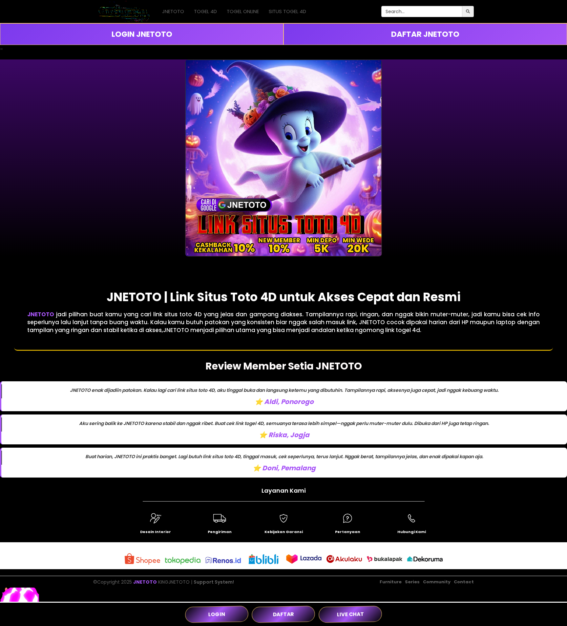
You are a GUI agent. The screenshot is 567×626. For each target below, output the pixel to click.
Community (437, 582)
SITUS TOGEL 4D (287, 11)
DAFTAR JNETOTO (425, 34)
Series (412, 582)
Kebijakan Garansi (283, 531)
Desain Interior (155, 531)
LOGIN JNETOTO (142, 34)
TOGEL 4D (205, 11)
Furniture (391, 582)
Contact (464, 582)
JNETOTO (173, 11)
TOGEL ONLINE (243, 11)
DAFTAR (283, 614)
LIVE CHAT (350, 614)
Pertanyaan (347, 531)
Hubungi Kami (411, 531)
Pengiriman (220, 531)
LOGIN (217, 614)
